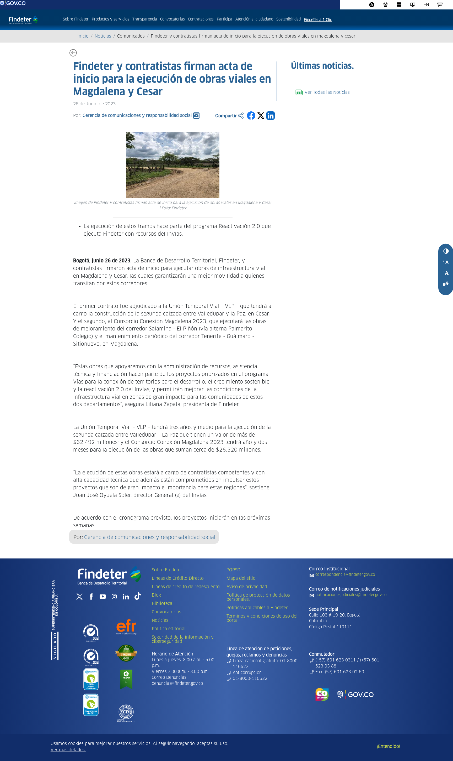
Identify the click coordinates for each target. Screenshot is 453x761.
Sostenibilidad (288, 19)
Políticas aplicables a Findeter (257, 608)
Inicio (83, 36)
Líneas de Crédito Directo (178, 578)
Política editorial (169, 629)
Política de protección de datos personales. (258, 597)
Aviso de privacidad (246, 587)
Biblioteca (162, 604)
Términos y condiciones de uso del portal (262, 618)
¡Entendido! (388, 746)
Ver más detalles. (68, 750)
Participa (224, 19)
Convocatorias (172, 19)
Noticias (103, 36)
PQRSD (233, 570)
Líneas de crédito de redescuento (186, 587)
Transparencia (144, 19)
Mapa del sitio (241, 578)
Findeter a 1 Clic (318, 20)
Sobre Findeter (76, 19)
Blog (156, 595)
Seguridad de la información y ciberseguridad (183, 639)
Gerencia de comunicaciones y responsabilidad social (149, 537)
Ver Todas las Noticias (326, 92)
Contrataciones (201, 19)
